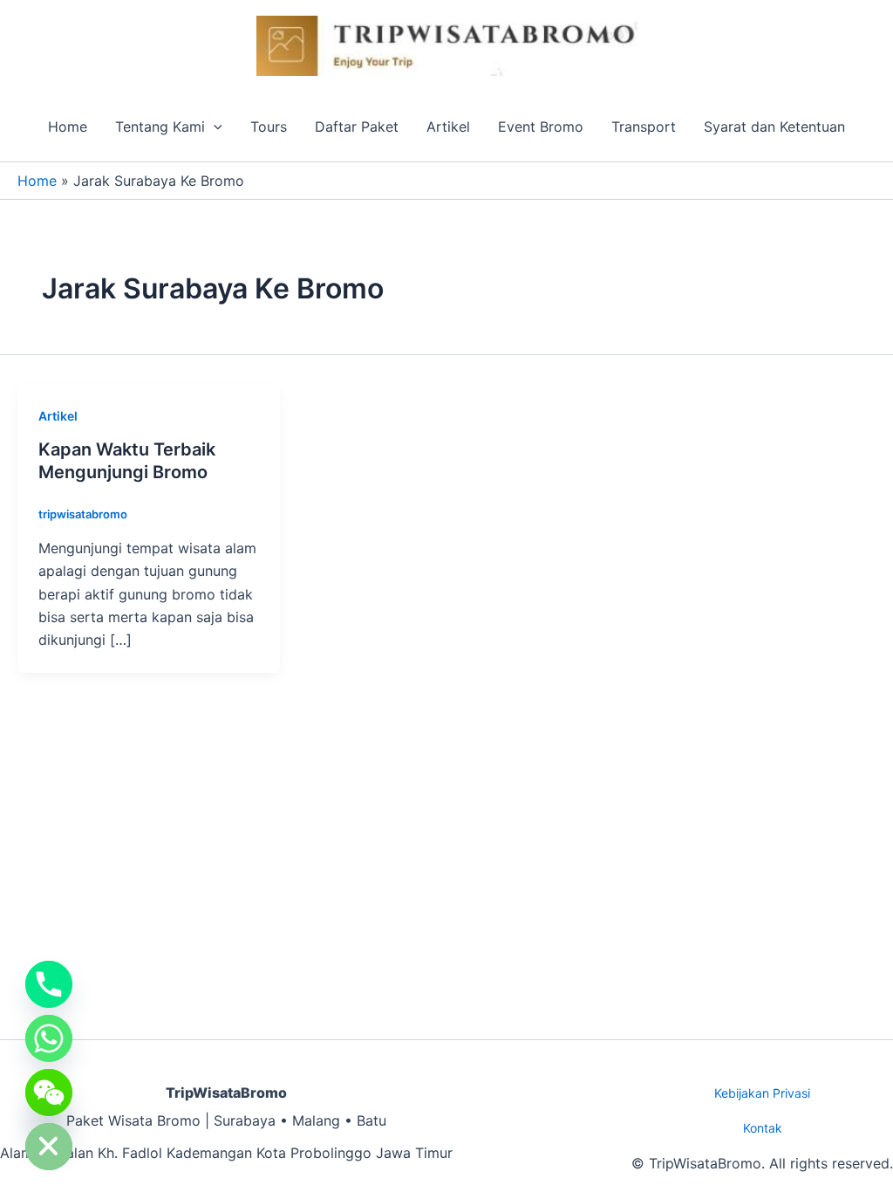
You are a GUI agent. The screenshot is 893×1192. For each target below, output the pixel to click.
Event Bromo (540, 126)
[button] (213, 126)
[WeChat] (48, 1092)
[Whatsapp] (48, 1038)
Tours (268, 126)
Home (67, 126)
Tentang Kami (160, 126)
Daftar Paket (357, 126)
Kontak (762, 1127)
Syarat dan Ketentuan (774, 126)
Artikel (448, 126)
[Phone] (48, 984)
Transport (643, 126)
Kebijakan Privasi (762, 1093)
